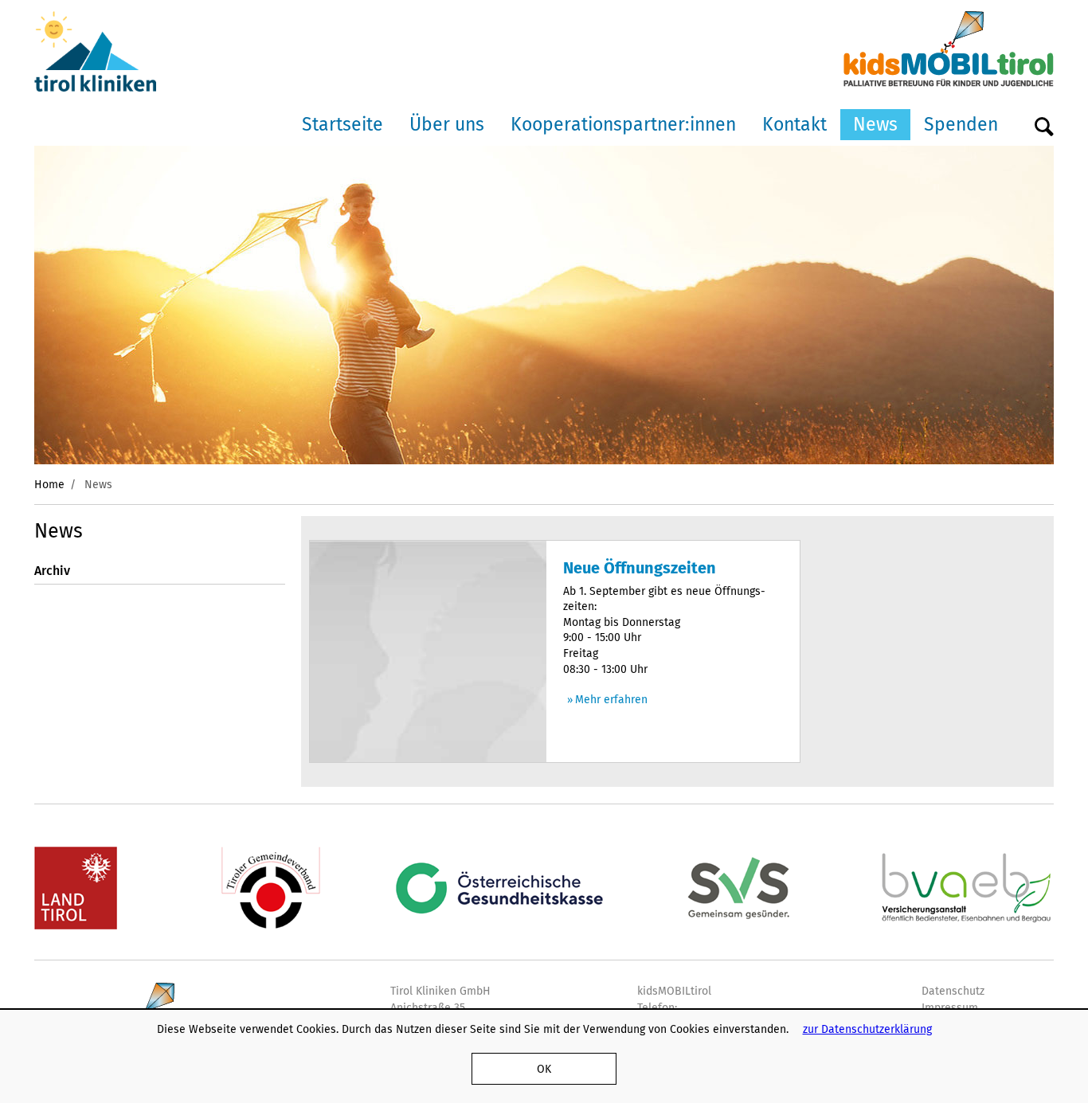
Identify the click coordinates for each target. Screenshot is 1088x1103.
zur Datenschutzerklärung (867, 1029)
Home (49, 484)
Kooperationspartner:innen (623, 124)
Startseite (342, 124)
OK (544, 1069)
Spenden (961, 124)
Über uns (446, 124)
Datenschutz (953, 991)
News (875, 124)
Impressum (950, 1007)
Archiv (52, 570)
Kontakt (794, 124)
